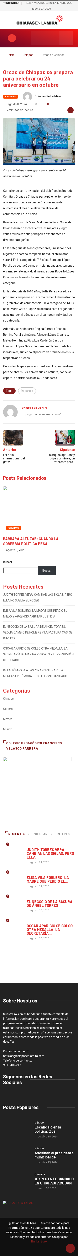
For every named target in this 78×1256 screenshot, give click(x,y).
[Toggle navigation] (12, 38)
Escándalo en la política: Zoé (48, 1129)
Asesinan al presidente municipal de (54, 1155)
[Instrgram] (43, 38)
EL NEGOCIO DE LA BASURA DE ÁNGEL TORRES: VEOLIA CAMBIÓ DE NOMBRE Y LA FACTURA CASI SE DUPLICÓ (38, 632)
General (8, 708)
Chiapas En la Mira (48, 96)
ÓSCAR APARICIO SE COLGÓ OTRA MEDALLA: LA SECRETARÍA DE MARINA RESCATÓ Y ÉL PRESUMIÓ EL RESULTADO (39, 654)
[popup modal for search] (66, 38)
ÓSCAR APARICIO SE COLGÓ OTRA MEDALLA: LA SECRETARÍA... (50, 929)
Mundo (7, 729)
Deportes (27, 390)
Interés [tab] (63, 834)
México (7, 719)
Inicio (11, 55)
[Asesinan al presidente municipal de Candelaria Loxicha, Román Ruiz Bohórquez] (16, 1155)
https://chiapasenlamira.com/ (41, 414)
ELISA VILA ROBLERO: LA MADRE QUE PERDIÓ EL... (48, 879)
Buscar (7, 562)
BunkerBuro (39, 1241)
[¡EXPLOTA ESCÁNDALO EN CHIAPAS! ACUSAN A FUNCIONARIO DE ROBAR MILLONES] (16, 1181)
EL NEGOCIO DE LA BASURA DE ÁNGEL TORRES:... (49, 903)
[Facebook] (37, 38)
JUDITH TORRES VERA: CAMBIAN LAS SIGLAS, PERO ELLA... (50, 853)
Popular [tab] (40, 834)
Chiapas (28, 55)
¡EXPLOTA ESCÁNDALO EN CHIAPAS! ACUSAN (54, 1181)
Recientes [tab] (16, 834)
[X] (49, 38)
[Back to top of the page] (70, 1248)
